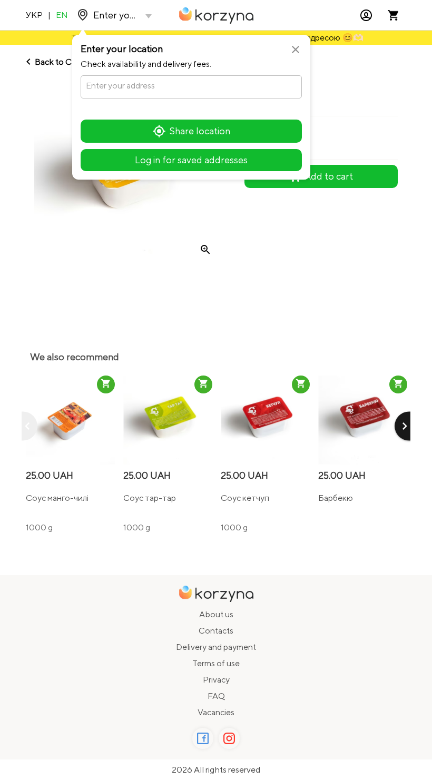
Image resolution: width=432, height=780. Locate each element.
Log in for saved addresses (191, 159)
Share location (200, 130)
